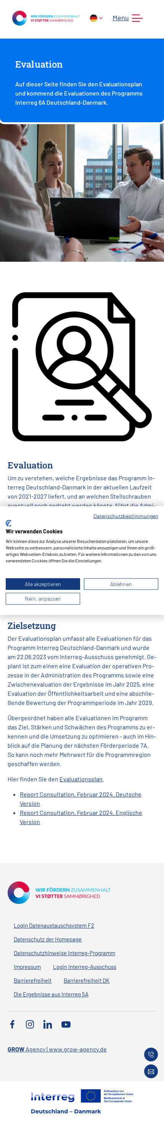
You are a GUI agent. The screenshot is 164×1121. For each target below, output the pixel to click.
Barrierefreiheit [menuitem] (32, 980)
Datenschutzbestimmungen (125, 516)
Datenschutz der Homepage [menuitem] (48, 939)
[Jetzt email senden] (151, 1071)
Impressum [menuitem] (27, 966)
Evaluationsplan (81, 778)
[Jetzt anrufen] (151, 1054)
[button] (126, 18)
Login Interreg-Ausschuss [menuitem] (84, 966)
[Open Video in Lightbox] (82, 365)
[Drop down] (96, 18)
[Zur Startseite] (46, 17)
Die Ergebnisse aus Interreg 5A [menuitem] (51, 994)
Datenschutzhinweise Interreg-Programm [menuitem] (64, 952)
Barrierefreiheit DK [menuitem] (86, 980)
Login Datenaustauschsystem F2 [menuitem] (54, 925)
